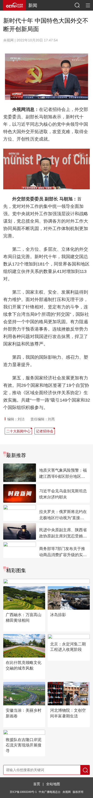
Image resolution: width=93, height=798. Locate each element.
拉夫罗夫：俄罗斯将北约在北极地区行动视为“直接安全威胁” (63, 515)
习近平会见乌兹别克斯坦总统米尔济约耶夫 (63, 494)
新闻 (32, 5)
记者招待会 (44, 431)
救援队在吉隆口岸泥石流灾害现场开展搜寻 (23, 745)
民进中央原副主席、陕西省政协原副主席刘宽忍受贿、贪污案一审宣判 (63, 533)
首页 (36, 784)
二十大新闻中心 (18, 431)
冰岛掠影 (58, 615)
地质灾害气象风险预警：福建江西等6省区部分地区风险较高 (63, 473)
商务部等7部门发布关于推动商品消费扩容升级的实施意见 (63, 552)
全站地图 (53, 784)
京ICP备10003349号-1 (23, 791)
